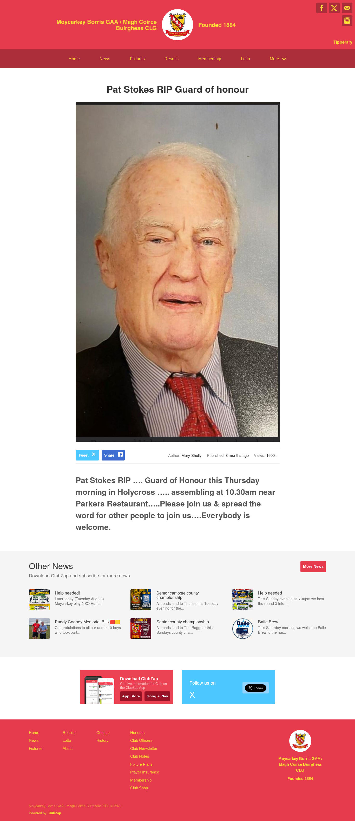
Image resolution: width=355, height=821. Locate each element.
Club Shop (139, 788)
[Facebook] (321, 8)
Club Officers (141, 740)
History (102, 740)
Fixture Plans (141, 764)
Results (172, 59)
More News (313, 566)
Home (74, 59)
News (105, 59)
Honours (137, 732)
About (68, 748)
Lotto (245, 59)
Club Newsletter (143, 748)
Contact (103, 732)
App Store (131, 696)
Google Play (157, 696)
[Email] (347, 8)
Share (109, 455)
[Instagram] (347, 20)
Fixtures (137, 59)
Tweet (83, 455)
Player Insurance (144, 772)
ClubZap (54, 813)
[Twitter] (334, 8)
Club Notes (139, 756)
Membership (209, 59)
